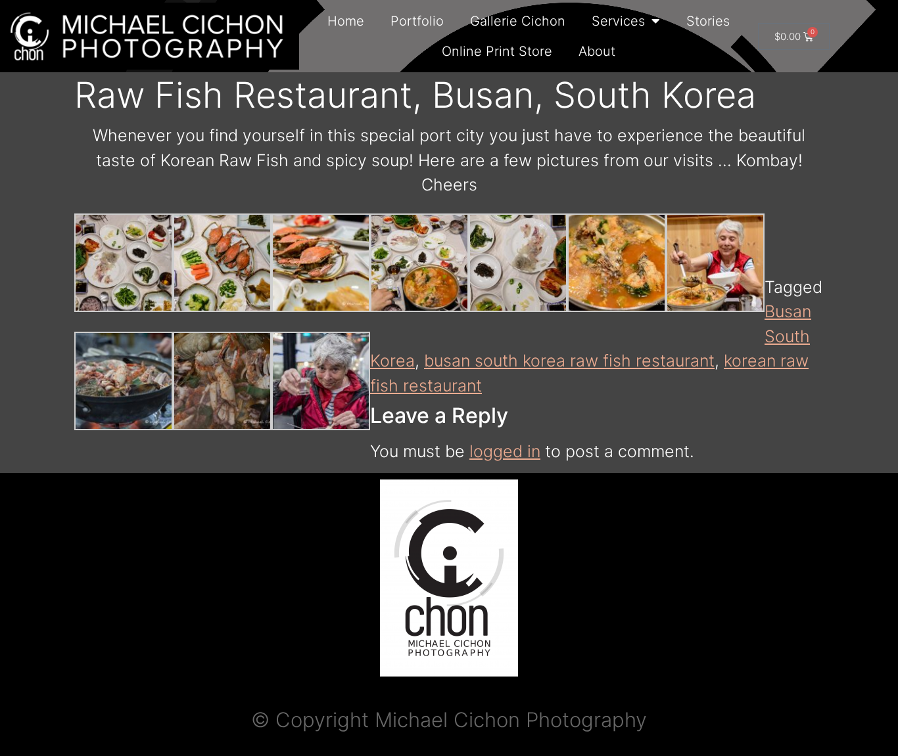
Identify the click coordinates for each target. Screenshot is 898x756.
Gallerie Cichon (517, 21)
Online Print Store (497, 51)
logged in (504, 451)
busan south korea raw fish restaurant (569, 360)
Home (345, 21)
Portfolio (417, 21)
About (597, 51)
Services (618, 21)
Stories (708, 21)
